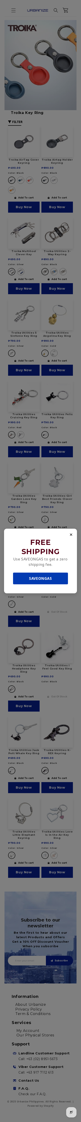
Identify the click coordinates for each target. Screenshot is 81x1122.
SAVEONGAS (40, 578)
